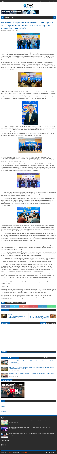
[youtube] (46, 1)
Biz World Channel (23, 452)
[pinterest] (48, 1)
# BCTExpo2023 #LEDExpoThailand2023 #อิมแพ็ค (15, 302)
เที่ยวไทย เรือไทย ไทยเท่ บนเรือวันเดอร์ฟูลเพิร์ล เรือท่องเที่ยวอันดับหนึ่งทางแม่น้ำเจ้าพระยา (29, 427)
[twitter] (42, 1)
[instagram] (49, 1)
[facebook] (40, 1)
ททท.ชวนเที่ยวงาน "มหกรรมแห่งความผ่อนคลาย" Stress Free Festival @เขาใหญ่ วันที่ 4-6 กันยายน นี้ (31, 420)
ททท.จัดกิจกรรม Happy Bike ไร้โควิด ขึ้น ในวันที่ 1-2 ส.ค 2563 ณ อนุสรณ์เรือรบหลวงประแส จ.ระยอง (32, 433)
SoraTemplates (9, 452)
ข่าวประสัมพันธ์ (5, 404)
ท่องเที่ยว (3, 406)
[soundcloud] (55, 1)
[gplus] (44, 1)
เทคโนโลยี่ (4, 411)
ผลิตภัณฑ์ (4, 409)
